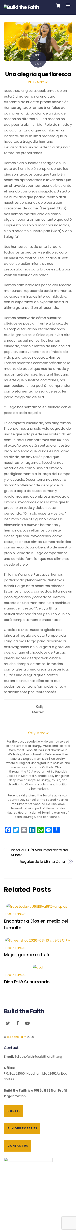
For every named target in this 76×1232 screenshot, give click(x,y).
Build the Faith (16, 1037)
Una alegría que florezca (38, 74)
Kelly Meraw (37, 82)
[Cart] (58, 5)
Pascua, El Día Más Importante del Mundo (39, 852)
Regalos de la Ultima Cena (42, 861)
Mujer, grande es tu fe (27, 955)
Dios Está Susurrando (27, 982)
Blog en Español (15, 914)
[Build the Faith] (21, 7)
